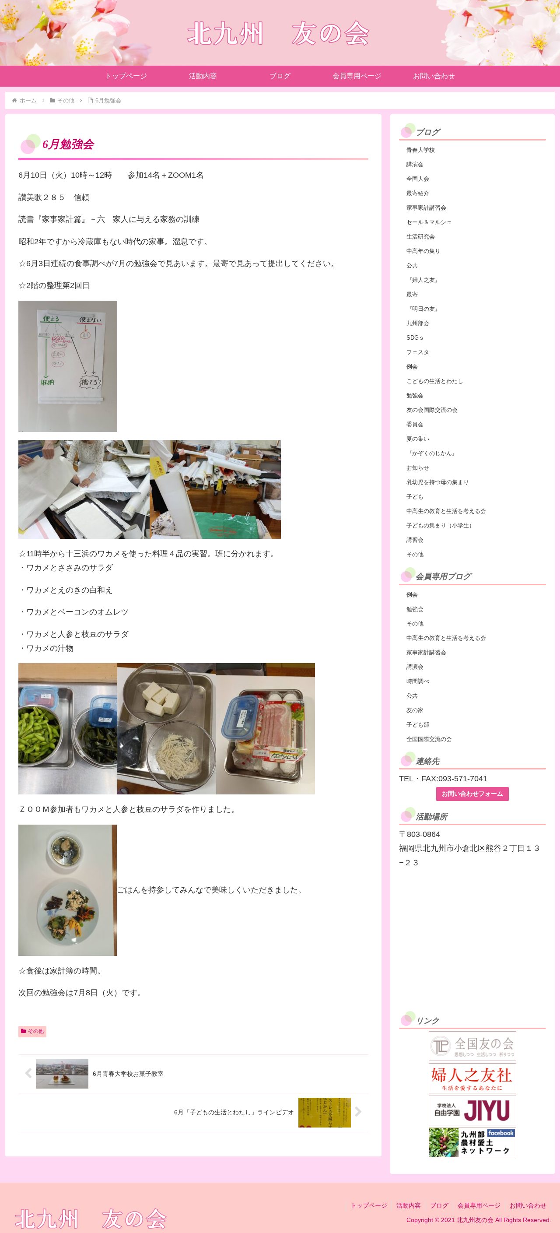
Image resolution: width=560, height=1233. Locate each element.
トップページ (368, 1205)
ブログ (439, 1205)
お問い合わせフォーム (472, 793)
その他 (36, 1031)
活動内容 (408, 1205)
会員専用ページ (479, 1205)
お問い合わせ (528, 1205)
